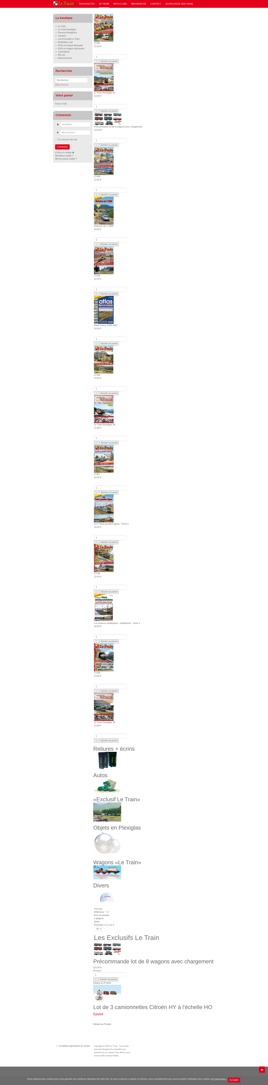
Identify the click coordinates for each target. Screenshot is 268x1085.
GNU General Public (110, 1056)
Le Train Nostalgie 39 (104, 424)
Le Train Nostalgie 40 (104, 93)
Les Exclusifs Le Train (69, 39)
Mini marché (138, 4)
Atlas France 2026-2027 (106, 325)
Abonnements (65, 58)
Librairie (62, 36)
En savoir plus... (219, 1079)
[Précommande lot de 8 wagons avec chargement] (107, 949)
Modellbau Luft (65, 42)
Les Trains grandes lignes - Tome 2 (111, 524)
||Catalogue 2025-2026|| (179, 4)
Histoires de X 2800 (103, 226)
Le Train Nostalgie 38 (104, 722)
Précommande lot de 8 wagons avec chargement (118, 127)
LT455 (97, 673)
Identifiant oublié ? (64, 156)
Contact (155, 4)
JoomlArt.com (120, 1049)
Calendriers (64, 52)
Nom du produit (101, 915)
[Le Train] (64, 3)
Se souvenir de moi (67, 139)
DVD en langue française (70, 45)
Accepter (234, 1080)
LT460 (97, 176)
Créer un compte (63, 152)
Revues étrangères (67, 32)
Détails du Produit (102, 983)
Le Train (104, 4)
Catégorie (99, 918)
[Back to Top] (262, 1069)
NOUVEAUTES (87, 4)
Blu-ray (61, 55)
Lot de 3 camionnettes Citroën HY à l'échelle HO (152, 1007)
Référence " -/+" (102, 912)
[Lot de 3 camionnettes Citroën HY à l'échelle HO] (107, 992)
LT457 (97, 474)
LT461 (97, 43)
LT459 (97, 275)
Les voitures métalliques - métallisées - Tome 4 (117, 623)
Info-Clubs (120, 4)
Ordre (97, 921)
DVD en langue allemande (71, 48)
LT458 (97, 375)
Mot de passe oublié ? (66, 159)
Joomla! (97, 1052)
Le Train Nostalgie (67, 29)
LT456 (97, 573)
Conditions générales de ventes (74, 1046)
